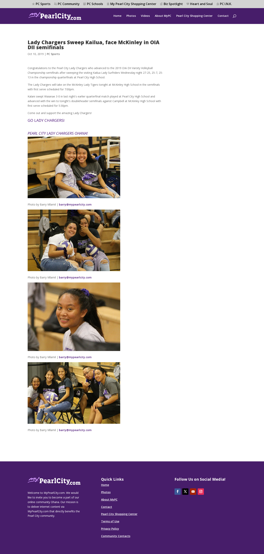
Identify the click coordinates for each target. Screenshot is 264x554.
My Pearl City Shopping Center (133, 4)
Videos (145, 16)
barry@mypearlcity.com (75, 204)
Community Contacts (115, 536)
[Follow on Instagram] (201, 491)
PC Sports (43, 4)
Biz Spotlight (173, 4)
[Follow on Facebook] (178, 491)
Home (117, 16)
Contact (223, 16)
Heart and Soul (201, 4)
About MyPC (163, 16)
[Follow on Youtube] (193, 491)
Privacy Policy (110, 528)
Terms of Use (110, 521)
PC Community (69, 4)
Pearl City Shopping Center (194, 16)
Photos (131, 16)
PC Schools (95, 4)
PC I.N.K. (226, 4)
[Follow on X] (185, 491)
